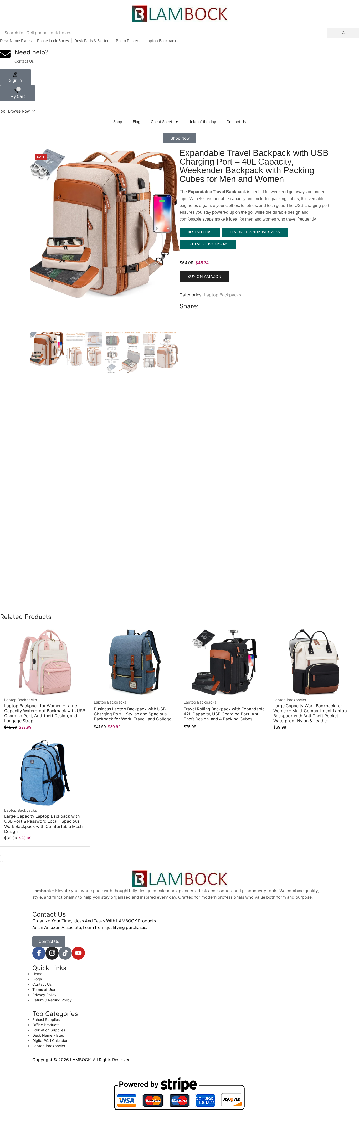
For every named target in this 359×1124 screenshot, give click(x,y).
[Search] (343, 33)
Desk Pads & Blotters (92, 40)
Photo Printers (128, 40)
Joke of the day (202, 121)
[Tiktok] (65, 953)
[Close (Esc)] (0, 855)
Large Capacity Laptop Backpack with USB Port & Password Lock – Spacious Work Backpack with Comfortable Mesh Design (43, 824)
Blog (136, 121)
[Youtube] (78, 953)
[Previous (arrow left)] (0, 861)
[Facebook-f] (38, 953)
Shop (117, 121)
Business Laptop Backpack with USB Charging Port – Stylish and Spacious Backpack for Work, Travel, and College (132, 713)
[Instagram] (52, 953)
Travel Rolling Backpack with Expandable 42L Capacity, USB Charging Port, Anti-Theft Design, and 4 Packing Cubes (224, 713)
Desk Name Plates (16, 40)
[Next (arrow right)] (2, 861)
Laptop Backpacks (162, 40)
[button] (15, 77)
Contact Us (236, 121)
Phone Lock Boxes (53, 40)
